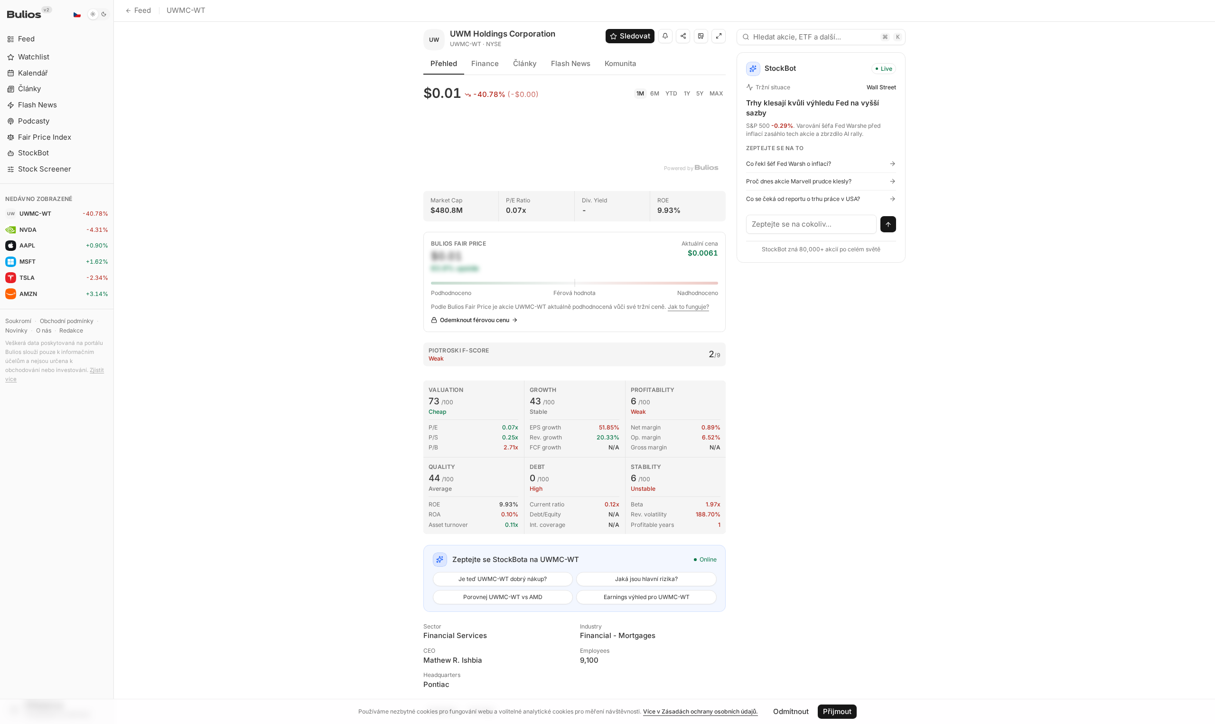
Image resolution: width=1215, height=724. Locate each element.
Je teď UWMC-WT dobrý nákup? (502, 578)
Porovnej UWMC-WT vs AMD (502, 596)
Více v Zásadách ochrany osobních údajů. (700, 711)
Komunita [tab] (620, 63)
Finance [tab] (485, 63)
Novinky (16, 330)
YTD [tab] (671, 93)
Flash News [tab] (570, 63)
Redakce (71, 330)
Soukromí (18, 320)
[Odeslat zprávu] (888, 224)
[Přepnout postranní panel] (113, 362)
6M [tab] (654, 93)
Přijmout (837, 711)
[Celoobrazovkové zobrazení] (718, 36)
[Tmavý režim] (98, 14)
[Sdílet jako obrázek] (701, 36)
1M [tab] (640, 93)
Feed (142, 10)
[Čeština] (77, 14)
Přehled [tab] (443, 63)
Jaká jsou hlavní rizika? (646, 578)
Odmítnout (791, 711)
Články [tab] (525, 63)
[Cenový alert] (665, 36)
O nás (43, 330)
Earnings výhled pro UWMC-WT (647, 596)
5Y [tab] (699, 93)
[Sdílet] (683, 36)
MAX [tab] (716, 93)
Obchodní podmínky (66, 320)
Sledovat (635, 35)
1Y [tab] (687, 93)
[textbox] (811, 224)
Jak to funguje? (688, 306)
